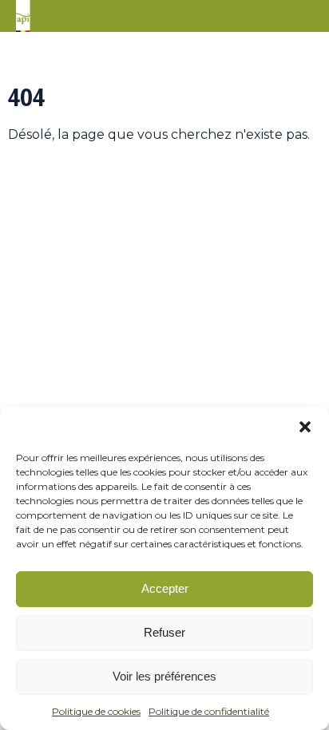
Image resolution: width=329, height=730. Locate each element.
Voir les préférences (164, 676)
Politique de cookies (96, 711)
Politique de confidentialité (209, 711)
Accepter (164, 588)
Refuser (164, 632)
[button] (305, 427)
